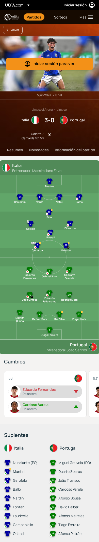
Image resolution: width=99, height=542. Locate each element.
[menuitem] (36, 17)
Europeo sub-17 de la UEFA (11, 17)
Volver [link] (14, 30)
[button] (85, 17)
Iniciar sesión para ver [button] (53, 63)
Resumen (15, 150)
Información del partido (75, 150)
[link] (34, 17)
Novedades (39, 150)
